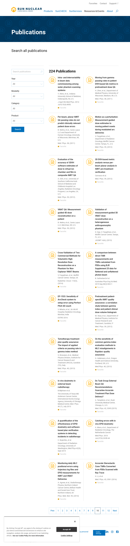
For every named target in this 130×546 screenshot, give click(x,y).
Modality (15, 91)
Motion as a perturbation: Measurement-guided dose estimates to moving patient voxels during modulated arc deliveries (106, 125)
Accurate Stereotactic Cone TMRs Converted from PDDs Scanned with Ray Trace (106, 468)
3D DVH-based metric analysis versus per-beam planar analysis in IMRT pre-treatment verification (106, 165)
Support (112, 3)
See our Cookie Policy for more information (28, 536)
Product (14, 115)
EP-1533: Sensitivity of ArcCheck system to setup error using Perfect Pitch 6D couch (69, 301)
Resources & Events (94, 11)
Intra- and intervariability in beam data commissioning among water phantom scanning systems (69, 83)
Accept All (66, 529)
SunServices (75, 11)
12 (108, 510)
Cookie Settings (98, 532)
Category (15, 103)
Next (115, 510)
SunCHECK (61, 11)
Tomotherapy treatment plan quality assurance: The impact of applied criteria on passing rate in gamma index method (69, 345)
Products (48, 11)
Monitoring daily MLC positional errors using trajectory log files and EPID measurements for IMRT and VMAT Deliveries (69, 471)
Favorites (93, 3)
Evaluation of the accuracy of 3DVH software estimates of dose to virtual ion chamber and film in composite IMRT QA (68, 167)
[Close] (75, 521)
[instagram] (112, 531)
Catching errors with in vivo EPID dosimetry (105, 422)
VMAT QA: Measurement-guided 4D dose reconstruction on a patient (69, 214)
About (110, 11)
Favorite (63, 108)
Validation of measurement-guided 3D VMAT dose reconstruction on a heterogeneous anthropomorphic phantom (106, 219)
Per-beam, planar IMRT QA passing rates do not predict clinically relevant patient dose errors (69, 122)
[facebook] (117, 531)
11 (103, 510)
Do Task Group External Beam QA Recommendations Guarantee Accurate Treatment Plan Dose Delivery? (105, 389)
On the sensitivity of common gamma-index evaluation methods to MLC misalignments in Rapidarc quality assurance (105, 347)
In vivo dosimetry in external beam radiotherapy (67, 384)
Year (13, 79)
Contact (103, 3)
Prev (52, 510)
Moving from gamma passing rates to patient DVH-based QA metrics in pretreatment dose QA (106, 82)
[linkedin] (106, 531)
